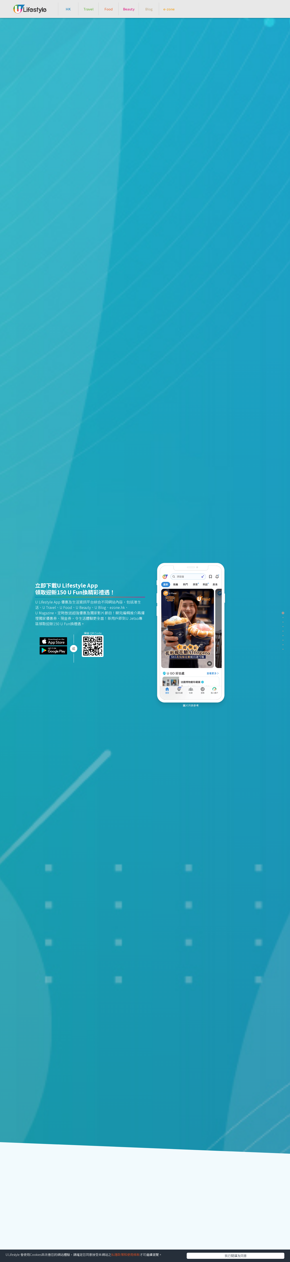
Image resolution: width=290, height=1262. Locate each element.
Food (108, 9)
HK (68, 9)
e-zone (169, 9)
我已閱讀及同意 (236, 1255)
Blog (149, 9)
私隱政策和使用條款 (125, 1254)
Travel (88, 9)
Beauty (129, 9)
